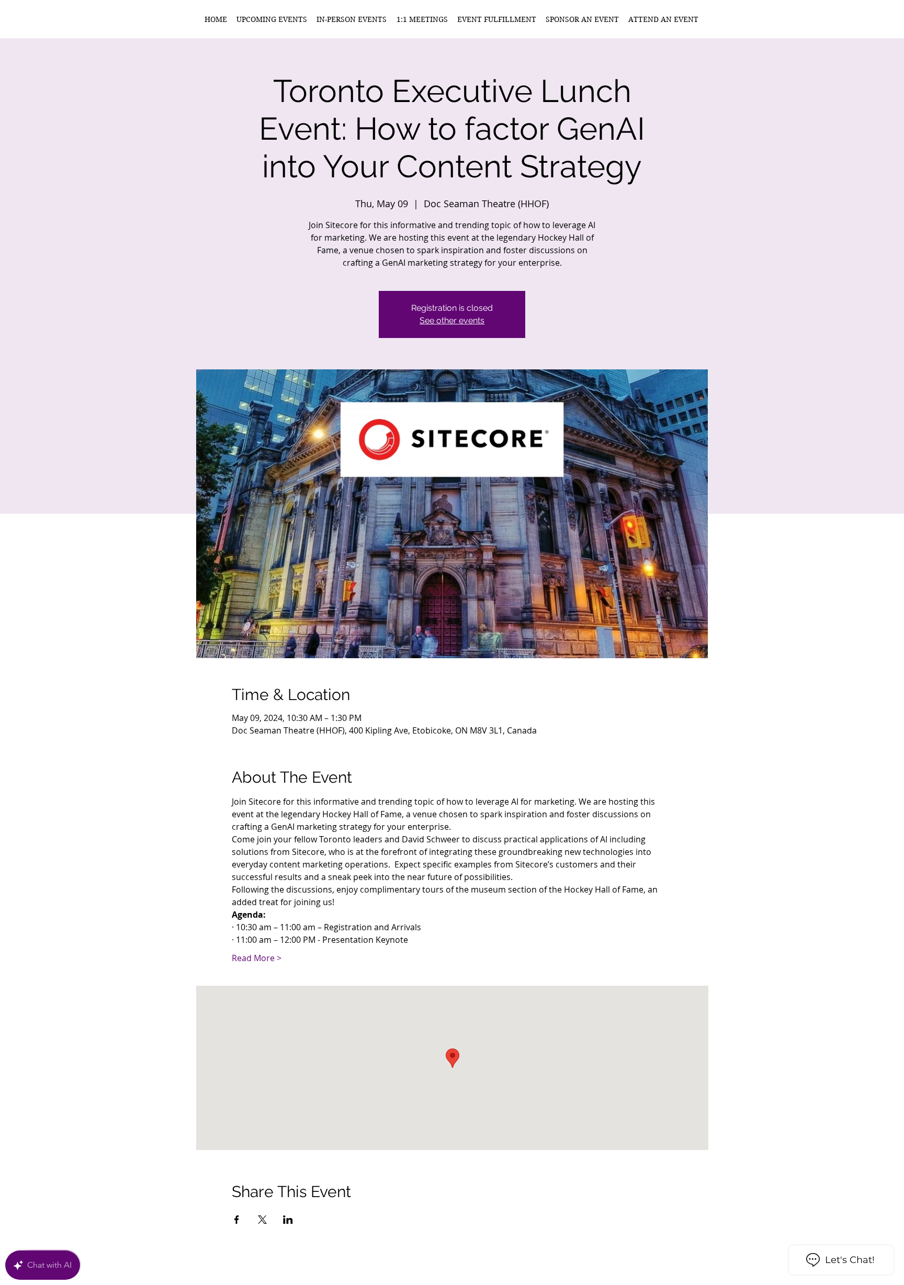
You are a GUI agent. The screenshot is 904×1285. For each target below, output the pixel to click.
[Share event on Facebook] (237, 1219)
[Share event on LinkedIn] (288, 1219)
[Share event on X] (262, 1219)
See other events (452, 320)
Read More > (256, 958)
